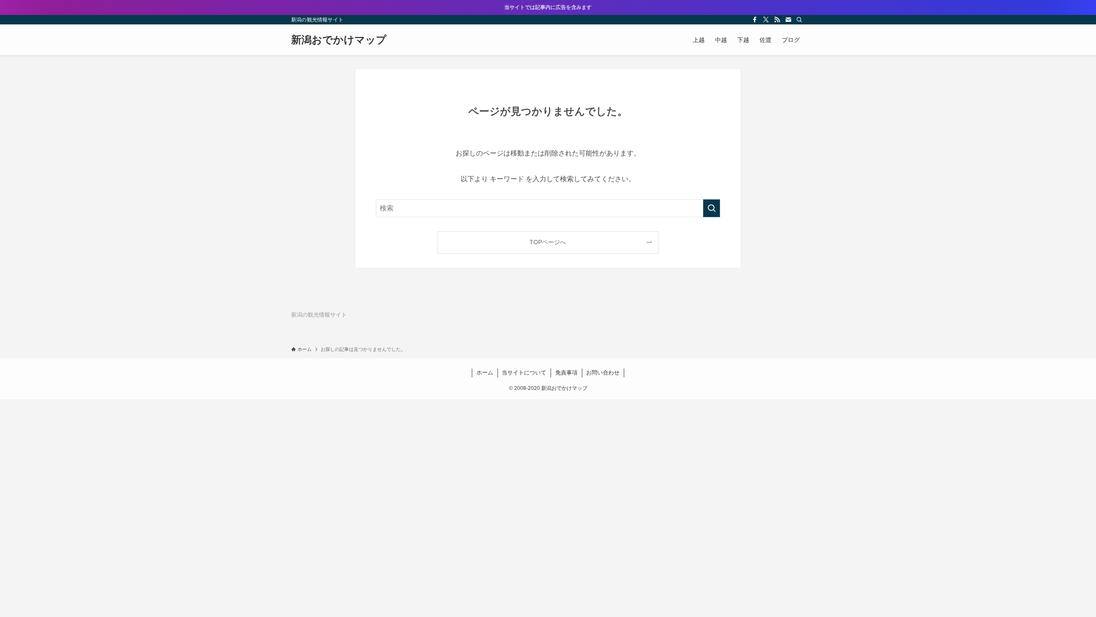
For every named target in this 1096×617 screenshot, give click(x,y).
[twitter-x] (765, 19)
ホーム (485, 372)
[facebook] (754, 19)
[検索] (799, 19)
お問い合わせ (602, 372)
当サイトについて (524, 372)
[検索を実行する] (711, 208)
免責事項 (566, 372)
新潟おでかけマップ (339, 40)
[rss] (777, 19)
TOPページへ (548, 242)
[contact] (788, 19)
